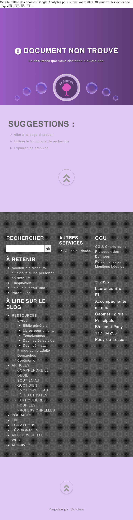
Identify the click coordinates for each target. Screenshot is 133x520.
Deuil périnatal (35, 345)
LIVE (16, 420)
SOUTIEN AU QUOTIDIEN (28, 382)
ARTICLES (21, 365)
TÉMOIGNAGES (25, 430)
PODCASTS (21, 415)
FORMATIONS (24, 425)
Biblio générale (35, 325)
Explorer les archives (31, 147)
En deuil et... (20, 5)
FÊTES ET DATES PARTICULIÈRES (32, 397)
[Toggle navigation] (128, 4)
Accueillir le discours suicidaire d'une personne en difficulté (33, 272)
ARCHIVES (21, 444)
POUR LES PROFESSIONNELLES (36, 407)
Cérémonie (26, 360)
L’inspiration (21, 282)
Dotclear (78, 509)
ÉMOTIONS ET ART (33, 390)
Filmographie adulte (33, 350)
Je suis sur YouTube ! (29, 287)
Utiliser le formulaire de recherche (42, 141)
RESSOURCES (24, 315)
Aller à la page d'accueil (34, 134)
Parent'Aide (21, 292)
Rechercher (25, 238)
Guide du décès (78, 250)
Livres (22, 320)
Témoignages (34, 335)
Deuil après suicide (39, 340)
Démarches (26, 355)
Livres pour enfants (39, 330)
